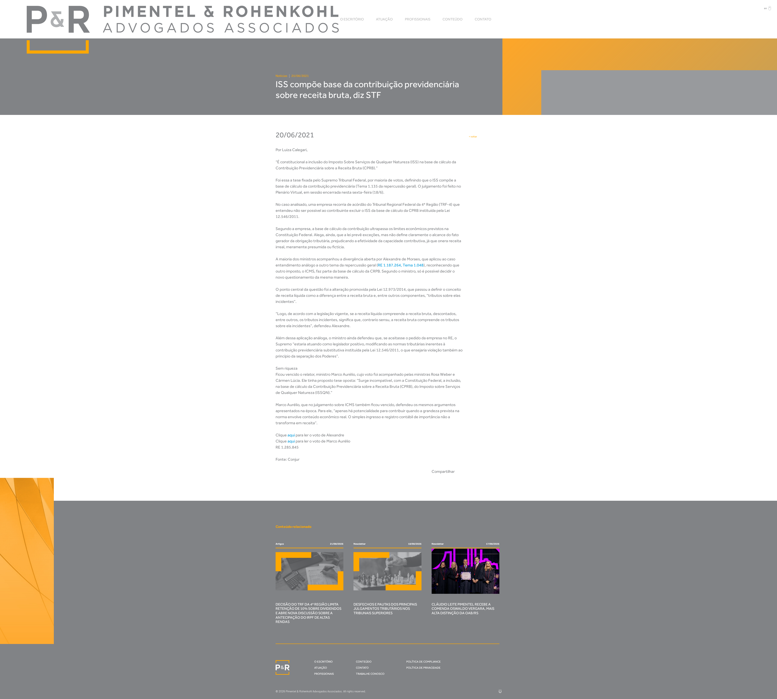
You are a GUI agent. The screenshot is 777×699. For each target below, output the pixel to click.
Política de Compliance (423, 661)
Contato (483, 19)
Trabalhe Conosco (370, 674)
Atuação (384, 19)
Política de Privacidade (423, 667)
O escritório (352, 19)
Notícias (281, 76)
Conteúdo (453, 19)
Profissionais (417, 19)
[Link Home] (283, 667)
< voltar (473, 136)
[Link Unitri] (500, 691)
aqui (291, 435)
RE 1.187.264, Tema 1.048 (401, 265)
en (765, 8)
